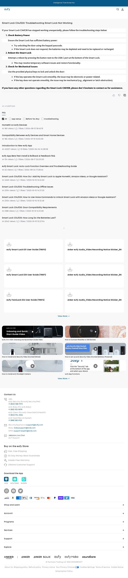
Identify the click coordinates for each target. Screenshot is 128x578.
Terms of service (103, 567)
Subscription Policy (64, 571)
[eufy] (7, 9)
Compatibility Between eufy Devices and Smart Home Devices (33, 135)
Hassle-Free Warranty (19, 460)
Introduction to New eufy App (17, 145)
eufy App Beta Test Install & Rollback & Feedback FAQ (28, 156)
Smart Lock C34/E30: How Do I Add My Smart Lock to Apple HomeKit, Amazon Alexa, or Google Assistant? (55, 176)
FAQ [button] (4, 112)
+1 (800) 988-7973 (15, 404)
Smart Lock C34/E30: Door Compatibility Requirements (29, 207)
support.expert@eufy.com (25, 431)
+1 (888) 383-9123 (15, 420)
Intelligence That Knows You (64, 3)
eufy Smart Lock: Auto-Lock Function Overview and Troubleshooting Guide (39, 166)
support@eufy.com (34, 425)
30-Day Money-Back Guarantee (24, 455)
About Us (9, 567)
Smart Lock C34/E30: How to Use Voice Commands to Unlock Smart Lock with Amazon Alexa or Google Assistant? (59, 197)
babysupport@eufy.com (25, 428)
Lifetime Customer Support (21, 464)
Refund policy (35, 567)
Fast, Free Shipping (17, 451)
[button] (4, 16)
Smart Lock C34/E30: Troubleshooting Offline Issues (27, 186)
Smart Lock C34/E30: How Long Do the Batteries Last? (29, 217)
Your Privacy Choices (65, 567)
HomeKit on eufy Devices (14, 125)
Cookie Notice (117, 567)
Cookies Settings (87, 567)
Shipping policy (21, 567)
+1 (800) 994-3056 (15, 415)
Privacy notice (48, 567)
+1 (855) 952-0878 (15, 409)
